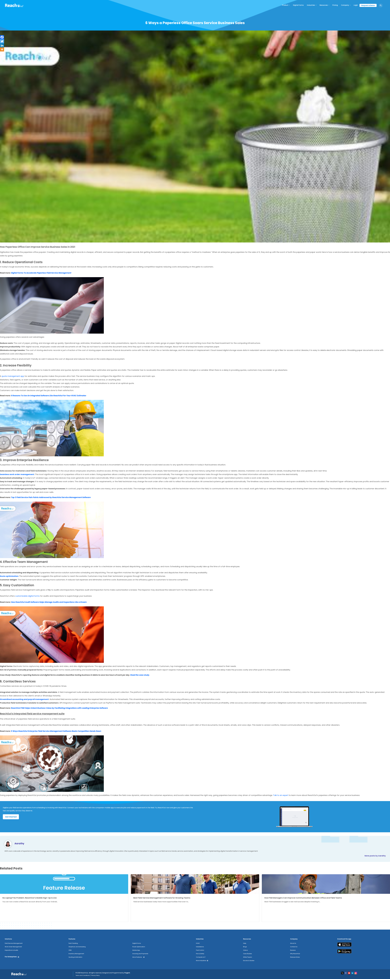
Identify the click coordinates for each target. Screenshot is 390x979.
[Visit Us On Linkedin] (352, 973)
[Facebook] (2, 37)
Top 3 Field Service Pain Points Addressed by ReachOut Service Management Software (50, 497)
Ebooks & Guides (248, 961)
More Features (137, 957)
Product (285, 5)
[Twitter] (2, 41)
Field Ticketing (73, 943)
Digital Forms (298, 5)
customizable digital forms (27, 596)
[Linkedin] (2, 45)
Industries (311, 5)
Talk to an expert (280, 795)
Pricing (335, 5)
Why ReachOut (295, 954)
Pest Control (200, 950)
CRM (70, 950)
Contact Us (293, 947)
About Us (293, 943)
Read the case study (139, 675)
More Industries (201, 961)
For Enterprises (11, 957)
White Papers (247, 957)
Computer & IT (200, 957)
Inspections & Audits (11, 950)
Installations (200, 947)
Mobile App (136, 950)
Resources (324, 5)
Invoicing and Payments (140, 954)
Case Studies (247, 954)
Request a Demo (368, 5)
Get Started (11, 817)
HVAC (198, 943)
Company (345, 5)
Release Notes (295, 957)
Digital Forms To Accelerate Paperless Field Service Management (41, 273)
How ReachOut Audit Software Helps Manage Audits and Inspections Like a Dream (49, 602)
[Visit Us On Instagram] (355, 973)
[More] (2, 49)
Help (244, 943)
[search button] (381, 5)
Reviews (293, 950)
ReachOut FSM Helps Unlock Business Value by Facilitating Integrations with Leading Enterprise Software (59, 708)
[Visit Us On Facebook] (346, 973)
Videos (245, 950)
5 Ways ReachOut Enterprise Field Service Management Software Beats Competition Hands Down (56, 731)
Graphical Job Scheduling (77, 947)
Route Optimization (138, 947)
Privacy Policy (95, 975)
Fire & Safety (200, 954)
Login (356, 5)
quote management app (13, 376)
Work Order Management (13, 947)
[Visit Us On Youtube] (349, 973)
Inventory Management (76, 954)
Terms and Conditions (83, 975)
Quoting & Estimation (75, 957)
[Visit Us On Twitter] (342, 973)
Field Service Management (13, 943)
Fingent (127, 973)
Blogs (245, 947)
